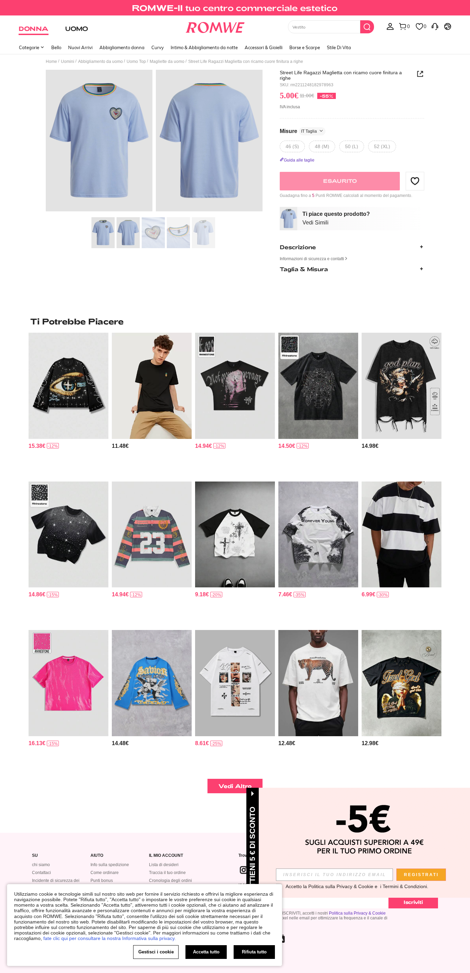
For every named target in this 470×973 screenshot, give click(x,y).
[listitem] (68, 404)
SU (35, 855)
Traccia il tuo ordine (167, 872)
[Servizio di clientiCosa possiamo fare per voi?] (435, 26)
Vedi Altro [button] (235, 786)
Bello (56, 47)
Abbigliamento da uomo (100, 61)
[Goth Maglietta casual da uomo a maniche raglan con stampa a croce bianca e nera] (235, 535)
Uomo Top (136, 61)
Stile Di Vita (339, 47)
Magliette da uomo (167, 61)
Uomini (67, 61)
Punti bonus (101, 880)
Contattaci (41, 872)
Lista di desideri (164, 864)
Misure (298, 131)
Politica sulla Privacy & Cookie (357, 913)
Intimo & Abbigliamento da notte (204, 47)
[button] (415, 181)
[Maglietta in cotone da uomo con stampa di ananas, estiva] (152, 386)
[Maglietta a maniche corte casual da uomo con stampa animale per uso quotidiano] (318, 683)
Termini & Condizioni (405, 886)
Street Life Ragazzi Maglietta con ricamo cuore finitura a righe (341, 75)
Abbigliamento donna (122, 47)
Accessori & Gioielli (263, 47)
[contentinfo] (37, 446)
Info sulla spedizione (109, 864)
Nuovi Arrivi (80, 47)
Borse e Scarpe (304, 47)
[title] (235, 321)
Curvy (157, 47)
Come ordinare (104, 872)
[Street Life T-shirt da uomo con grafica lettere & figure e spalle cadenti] (152, 683)
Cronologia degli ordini (170, 880)
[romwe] (215, 26)
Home (51, 61)
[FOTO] (154, 142)
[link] (235, 8)
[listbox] (390, 26)
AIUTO (96, 855)
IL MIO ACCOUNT (166, 855)
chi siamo (41, 864)
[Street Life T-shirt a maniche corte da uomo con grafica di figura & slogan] (401, 683)
